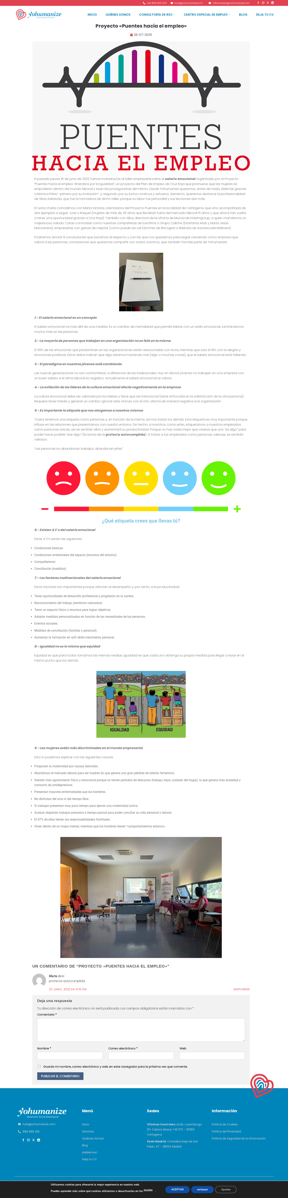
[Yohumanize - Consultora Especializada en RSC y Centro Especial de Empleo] (38, 14)
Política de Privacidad (226, 1131)
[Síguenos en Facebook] (257, 3)
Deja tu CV (265, 15)
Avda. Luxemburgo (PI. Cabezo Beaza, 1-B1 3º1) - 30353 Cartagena (174, 1129)
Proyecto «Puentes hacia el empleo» (141, 26)
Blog (243, 15)
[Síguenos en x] (34, 1140)
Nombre (44, 1048)
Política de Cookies (225, 1124)
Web (183, 1048)
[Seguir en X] (267, 3)
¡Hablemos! (89, 1152)
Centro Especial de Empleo (206, 15)
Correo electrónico (123, 1048)
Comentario (47, 1015)
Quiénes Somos (118, 15)
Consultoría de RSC (156, 15)
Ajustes (226, 1189)
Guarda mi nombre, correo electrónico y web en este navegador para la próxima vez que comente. (115, 1067)
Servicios (88, 1131)
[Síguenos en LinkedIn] (272, 3)
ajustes (148, 1190)
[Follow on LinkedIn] (39, 1140)
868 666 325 (31, 1132)
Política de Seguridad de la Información (239, 1138)
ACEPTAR (177, 1189)
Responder (242, 989)
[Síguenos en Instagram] (262, 3)
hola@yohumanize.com (39, 1124)
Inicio (92, 15)
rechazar (202, 1189)
